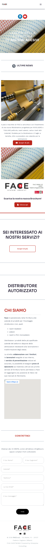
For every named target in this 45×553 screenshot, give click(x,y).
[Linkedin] (25, 534)
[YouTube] (20, 534)
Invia (22, 512)
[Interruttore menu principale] (40, 4)
